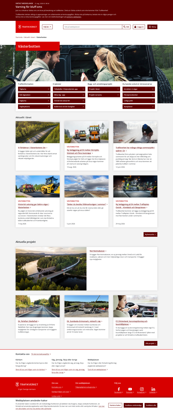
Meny (154, 27)
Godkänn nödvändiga (133, 405)
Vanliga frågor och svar (60, 392)
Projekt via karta (95, 95)
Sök (127, 27)
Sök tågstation (24, 95)
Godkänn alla (151, 405)
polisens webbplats (74, 17)
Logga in (140, 27)
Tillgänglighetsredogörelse (85, 387)
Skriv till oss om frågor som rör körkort (30, 369)
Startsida (19, 37)
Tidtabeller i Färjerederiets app (66, 89)
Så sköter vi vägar (130, 89)
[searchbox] (92, 27)
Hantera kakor (115, 405)
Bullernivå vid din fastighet (64, 107)
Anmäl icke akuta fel (62, 101)
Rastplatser (128, 107)
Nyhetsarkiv (149, 234)
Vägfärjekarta (24, 107)
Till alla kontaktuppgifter (40, 354)
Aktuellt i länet (29, 37)
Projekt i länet (94, 89)
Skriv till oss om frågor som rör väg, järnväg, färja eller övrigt (68, 371)
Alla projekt (150, 343)
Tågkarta (22, 89)
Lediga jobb (128, 101)
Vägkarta (22, 101)
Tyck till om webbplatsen (97, 369)
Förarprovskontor (131, 95)
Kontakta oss (56, 387)
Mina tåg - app (59, 95)
